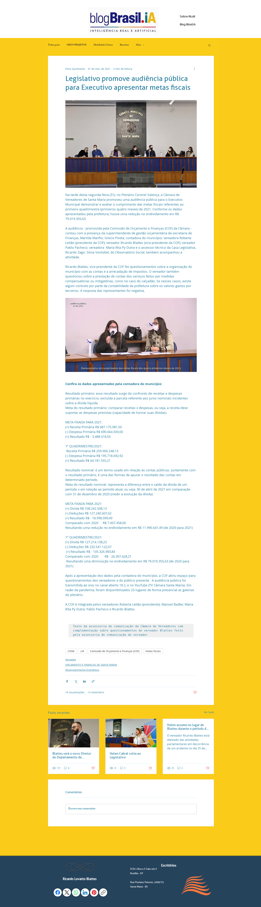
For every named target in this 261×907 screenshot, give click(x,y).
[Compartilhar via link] (93, 681)
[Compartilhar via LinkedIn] (84, 681)
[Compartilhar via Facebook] (67, 681)
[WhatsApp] (76, 892)
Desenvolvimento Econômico (82, 670)
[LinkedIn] (85, 892)
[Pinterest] (94, 892)
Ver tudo (209, 712)
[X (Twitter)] (67, 892)
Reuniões (124, 45)
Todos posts (54, 45)
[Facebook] (58, 892)
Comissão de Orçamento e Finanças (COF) (114, 651)
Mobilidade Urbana (103, 45)
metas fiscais (153, 651)
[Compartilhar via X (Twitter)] (75, 681)
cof (82, 651)
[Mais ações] (194, 69)
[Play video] (131, 335)
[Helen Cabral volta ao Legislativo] (130, 733)
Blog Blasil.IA (188, 24)
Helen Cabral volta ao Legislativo (125, 755)
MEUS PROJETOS (76, 45)
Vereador (70, 659)
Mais (138, 45)
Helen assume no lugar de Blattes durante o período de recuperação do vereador (187, 727)
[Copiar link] (103, 892)
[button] (209, 45)
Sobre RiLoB (187, 16)
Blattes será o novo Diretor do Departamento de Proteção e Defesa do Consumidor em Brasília (71, 755)
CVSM (71, 651)
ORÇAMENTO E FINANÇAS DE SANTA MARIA (91, 664)
